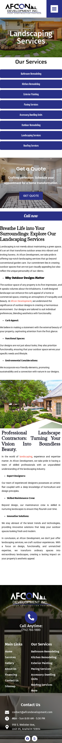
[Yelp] (34, 738)
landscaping (26, 456)
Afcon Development (21, 301)
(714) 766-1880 (31, 630)
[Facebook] (27, 738)
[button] (54, 9)
